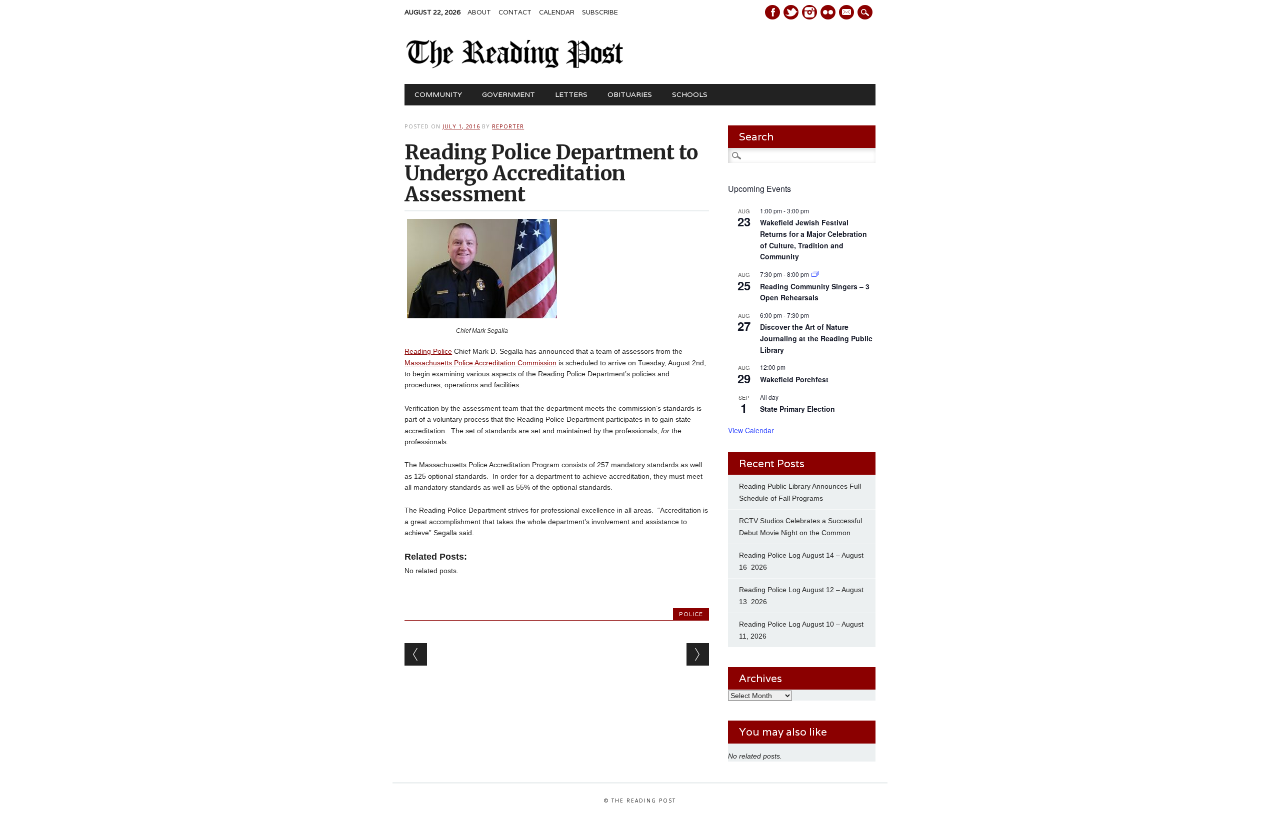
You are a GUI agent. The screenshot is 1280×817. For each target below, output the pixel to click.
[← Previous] (415, 654)
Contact (515, 12)
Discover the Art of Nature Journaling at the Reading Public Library (816, 338)
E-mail (847, 12)
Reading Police (428, 351)
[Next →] (697, 654)
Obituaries (630, 94)
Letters (571, 94)
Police (691, 614)
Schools (690, 94)
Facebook (772, 12)
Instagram (809, 12)
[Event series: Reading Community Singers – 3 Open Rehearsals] (815, 274)
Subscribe (600, 12)
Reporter (508, 126)
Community (438, 94)
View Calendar (751, 430)
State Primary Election (797, 409)
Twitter (791, 12)
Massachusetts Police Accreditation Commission (480, 363)
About (479, 12)
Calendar (556, 12)
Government (508, 94)
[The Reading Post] (515, 66)
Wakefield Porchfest (794, 379)
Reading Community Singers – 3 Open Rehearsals (815, 292)
